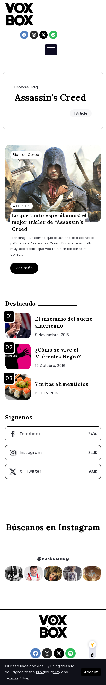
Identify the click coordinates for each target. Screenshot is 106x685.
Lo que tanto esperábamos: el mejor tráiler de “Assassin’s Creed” (49, 222)
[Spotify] (53, 35)
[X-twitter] (43, 35)
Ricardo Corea (26, 154)
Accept (91, 672)
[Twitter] (53, 471)
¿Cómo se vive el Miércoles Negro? (58, 353)
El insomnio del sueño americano (64, 322)
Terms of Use (17, 678)
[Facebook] (24, 35)
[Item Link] (53, 183)
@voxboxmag (53, 558)
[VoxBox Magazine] (19, 14)
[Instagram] (34, 35)
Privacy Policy (48, 672)
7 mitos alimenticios (61, 384)
